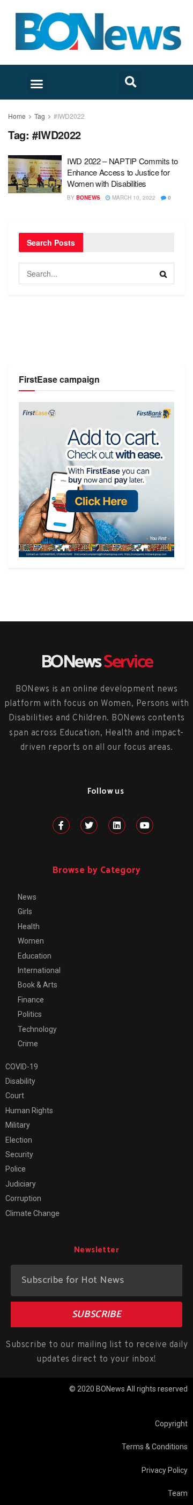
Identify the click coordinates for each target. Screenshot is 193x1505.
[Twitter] (89, 825)
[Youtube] (144, 825)
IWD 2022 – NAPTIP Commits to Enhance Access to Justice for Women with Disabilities (122, 172)
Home (17, 115)
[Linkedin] (116, 825)
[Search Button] (163, 273)
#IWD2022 (69, 115)
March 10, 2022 (132, 197)
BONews (88, 197)
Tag (39, 115)
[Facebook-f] (61, 825)
